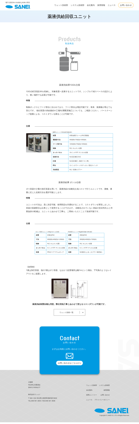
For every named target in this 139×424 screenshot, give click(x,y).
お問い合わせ (126, 5)
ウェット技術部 (61, 5)
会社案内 (91, 5)
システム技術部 (77, 5)
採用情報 (101, 5)
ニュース (112, 5)
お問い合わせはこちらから (69, 363)
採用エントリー (91, 395)
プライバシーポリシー (102, 400)
